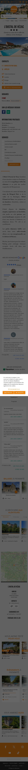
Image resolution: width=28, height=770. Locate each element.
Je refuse (9, 392)
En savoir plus (15, 389)
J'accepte (20, 392)
